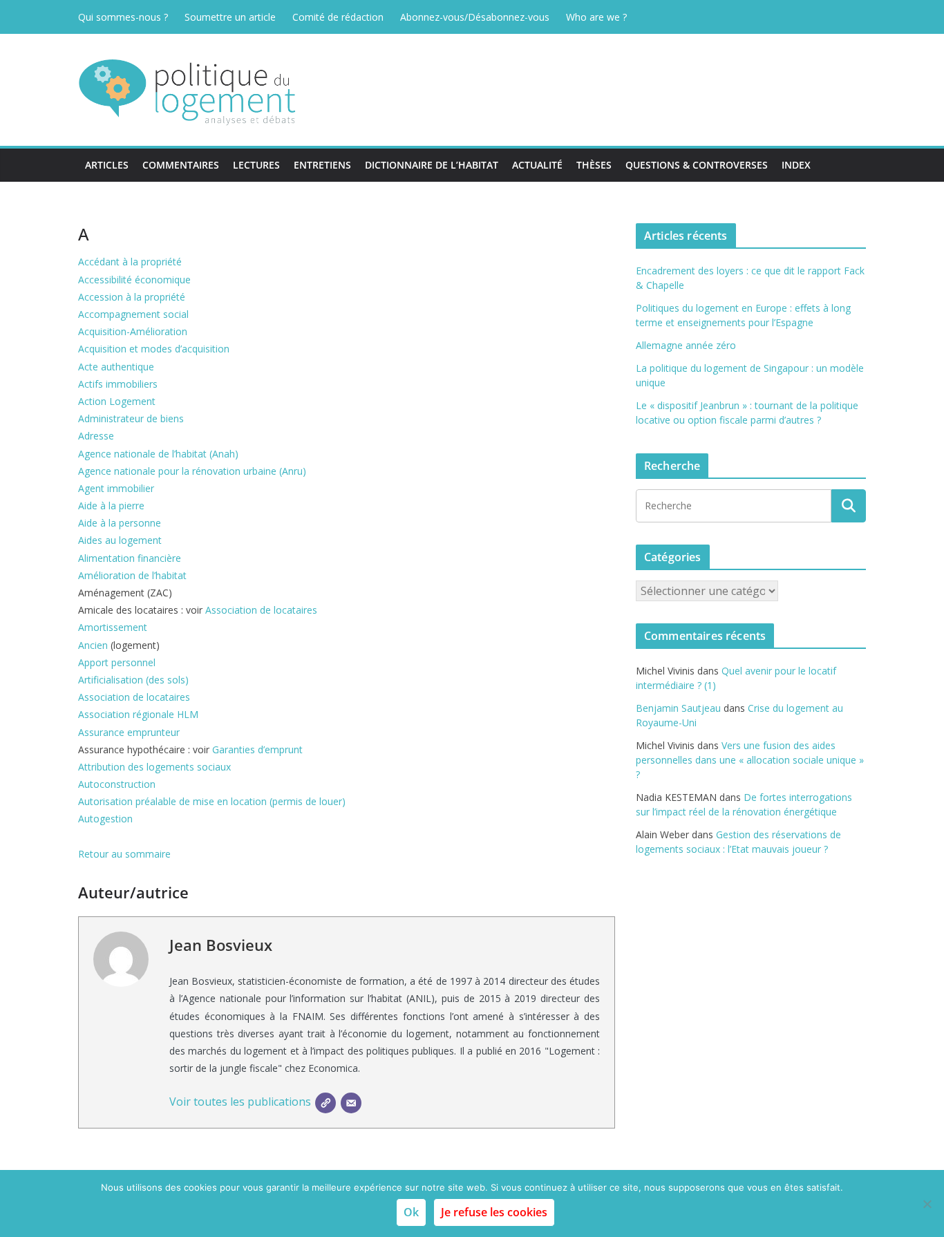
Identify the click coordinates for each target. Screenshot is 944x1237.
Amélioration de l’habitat (132, 575)
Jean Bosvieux (220, 944)
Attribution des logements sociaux (154, 766)
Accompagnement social (133, 314)
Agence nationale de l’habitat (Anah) (158, 453)
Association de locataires (261, 609)
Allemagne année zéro (686, 345)
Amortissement (112, 627)
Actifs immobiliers (118, 383)
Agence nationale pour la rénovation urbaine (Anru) (192, 471)
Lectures (256, 164)
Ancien (93, 645)
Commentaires (180, 164)
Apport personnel (116, 662)
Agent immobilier (116, 488)
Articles (107, 164)
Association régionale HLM (138, 714)
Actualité (537, 164)
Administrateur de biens (131, 418)
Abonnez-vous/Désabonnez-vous (474, 16)
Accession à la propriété (131, 296)
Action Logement (116, 401)
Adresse (96, 435)
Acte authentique (116, 366)
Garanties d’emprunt (257, 749)
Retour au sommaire (124, 853)
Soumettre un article (230, 16)
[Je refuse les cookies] (927, 1204)
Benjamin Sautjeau (678, 708)
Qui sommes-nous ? (123, 16)
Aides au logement (120, 540)
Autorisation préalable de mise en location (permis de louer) (212, 801)
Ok (411, 1212)
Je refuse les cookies (494, 1212)
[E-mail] (351, 1103)
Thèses (594, 164)
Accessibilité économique (134, 279)
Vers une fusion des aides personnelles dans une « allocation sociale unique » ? (750, 760)
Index (796, 164)
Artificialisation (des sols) (133, 679)
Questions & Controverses (696, 164)
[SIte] (325, 1103)
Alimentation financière (129, 558)
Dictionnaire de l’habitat (431, 164)
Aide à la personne (119, 522)
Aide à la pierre (111, 505)
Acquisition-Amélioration (132, 331)
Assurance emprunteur (129, 732)
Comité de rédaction (338, 16)
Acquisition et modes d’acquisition (153, 348)
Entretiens (322, 164)
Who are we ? (596, 16)
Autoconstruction (116, 784)
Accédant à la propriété (130, 261)
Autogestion (105, 818)
